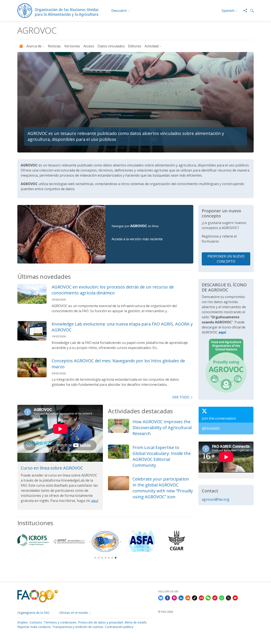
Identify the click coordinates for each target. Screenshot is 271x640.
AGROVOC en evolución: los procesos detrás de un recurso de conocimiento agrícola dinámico (113, 290)
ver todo (180, 397)
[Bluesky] (160, 597)
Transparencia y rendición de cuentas (77, 627)
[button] (250, 10)
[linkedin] (181, 597)
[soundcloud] (187, 597)
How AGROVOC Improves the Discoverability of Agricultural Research (162, 427)
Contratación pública (119, 627)
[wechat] (208, 597)
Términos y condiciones (60, 622)
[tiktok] (194, 597)
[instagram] (174, 597)
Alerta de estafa (135, 622)
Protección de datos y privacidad (100, 622)
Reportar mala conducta (34, 627)
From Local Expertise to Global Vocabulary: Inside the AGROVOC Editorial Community (162, 456)
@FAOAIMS (211, 428)
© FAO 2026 (165, 612)
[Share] (243, 10)
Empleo (22, 622)
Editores (134, 46)
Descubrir (119, 10)
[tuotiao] (201, 597)
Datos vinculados (111, 46)
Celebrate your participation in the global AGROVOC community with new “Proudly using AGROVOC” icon (163, 488)
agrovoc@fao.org (215, 499)
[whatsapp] (221, 597)
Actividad (152, 46)
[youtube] (235, 597)
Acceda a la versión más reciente (137, 239)
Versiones (72, 46)
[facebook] (167, 597)
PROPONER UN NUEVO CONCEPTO (226, 259)
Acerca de (33, 46)
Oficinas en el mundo (73, 613)
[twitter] (228, 597)
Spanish (228, 10)
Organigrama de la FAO (33, 613)
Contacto (35, 622)
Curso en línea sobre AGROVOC (52, 468)
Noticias (54, 46)
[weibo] (214, 597)
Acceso (88, 46)
